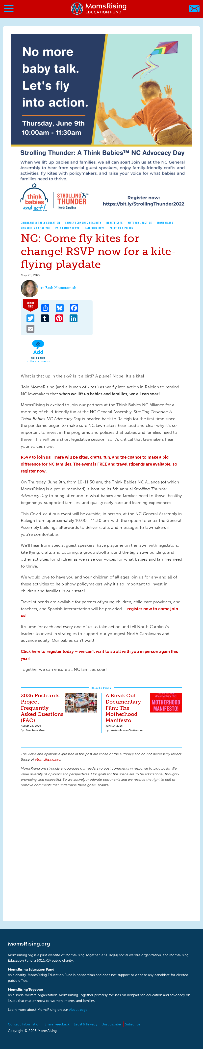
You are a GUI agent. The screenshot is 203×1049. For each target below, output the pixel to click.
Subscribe (132, 1024)
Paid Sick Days (95, 228)
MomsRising (165, 223)
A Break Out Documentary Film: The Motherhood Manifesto (123, 707)
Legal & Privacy (85, 1024)
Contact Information (24, 1024)
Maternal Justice (140, 223)
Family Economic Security (83, 223)
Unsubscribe (111, 1024)
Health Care (114, 223)
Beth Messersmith (60, 288)
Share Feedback (57, 1024)
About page (78, 1010)
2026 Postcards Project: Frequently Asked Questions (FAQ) (42, 707)
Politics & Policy (122, 228)
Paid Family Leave (67, 228)
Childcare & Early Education (40, 223)
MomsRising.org (99, 8)
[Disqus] (101, 853)
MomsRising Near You (36, 228)
